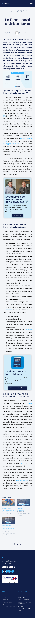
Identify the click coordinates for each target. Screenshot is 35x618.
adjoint (30, 403)
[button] (31, 3)
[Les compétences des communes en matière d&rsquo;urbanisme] (8, 502)
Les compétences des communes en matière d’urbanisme (8, 508)
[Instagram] (7, 567)
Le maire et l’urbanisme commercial (20, 508)
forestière (29, 330)
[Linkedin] (10, 567)
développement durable (11, 144)
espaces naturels (22, 480)
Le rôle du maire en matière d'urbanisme (16, 395)
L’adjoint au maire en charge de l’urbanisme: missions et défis (8, 527)
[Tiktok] (14, 567)
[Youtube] (12, 567)
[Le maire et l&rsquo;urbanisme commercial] (23, 502)
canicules (9, 310)
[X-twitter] (5, 567)
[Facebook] (3, 567)
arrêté (23, 463)
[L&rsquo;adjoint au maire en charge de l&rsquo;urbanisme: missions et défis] (8, 520)
